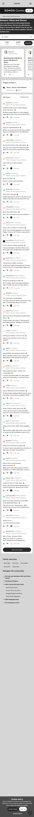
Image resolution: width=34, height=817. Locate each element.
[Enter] (1, 36)
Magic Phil (9, 311)
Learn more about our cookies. (19, 805)
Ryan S (20, 90)
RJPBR (8, 385)
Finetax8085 (9, 207)
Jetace (8, 403)
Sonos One (7, 567)
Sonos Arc (15, 563)
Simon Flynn (9, 258)
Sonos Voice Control (12, 587)
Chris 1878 (9, 515)
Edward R (11, 51)
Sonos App (7, 563)
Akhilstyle (8, 440)
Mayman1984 (10, 478)
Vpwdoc (8, 348)
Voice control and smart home (11, 16)
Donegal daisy (10, 531)
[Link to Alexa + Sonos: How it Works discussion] (4, 88)
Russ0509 (9, 103)
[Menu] (3, 3)
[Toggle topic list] (30, 82)
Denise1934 (9, 189)
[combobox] (17, 36)
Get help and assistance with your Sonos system (18, 577)
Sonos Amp (16, 567)
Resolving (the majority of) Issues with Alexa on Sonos (13, 60)
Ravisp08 (8, 293)
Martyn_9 (8, 222)
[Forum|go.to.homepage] (13, 10)
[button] (17, 813)
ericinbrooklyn (10, 140)
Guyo (7, 421)
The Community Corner (12, 602)
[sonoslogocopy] (17, 3)
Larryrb (8, 330)
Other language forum (12, 599)
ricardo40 (8, 122)
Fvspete (8, 458)
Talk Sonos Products (11, 581)
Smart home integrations (13, 596)
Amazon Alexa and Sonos (13, 590)
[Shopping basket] (30, 3)
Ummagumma (10, 240)
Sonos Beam (24, 563)
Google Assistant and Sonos (14, 593)
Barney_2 (8, 366)
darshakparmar (10, 275)
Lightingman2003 (11, 495)
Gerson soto (9, 158)
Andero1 (8, 173)
